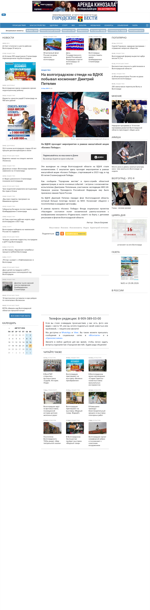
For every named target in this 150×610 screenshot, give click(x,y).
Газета (135, 25)
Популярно (119, 37)
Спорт (65, 25)
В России (118, 290)
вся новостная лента (20, 315)
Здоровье (54, 25)
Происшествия (19, 25)
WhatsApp (67, 332)
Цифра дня (118, 215)
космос (65, 227)
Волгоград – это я (123, 178)
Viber (76, 332)
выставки (55, 227)
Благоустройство (37, 25)
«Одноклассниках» (54, 338)
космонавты (76, 227)
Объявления (122, 25)
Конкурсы (109, 25)
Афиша (116, 137)
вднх (86, 227)
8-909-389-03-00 (89, 318)
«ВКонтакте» (94, 335)
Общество (46, 70)
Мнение (117, 96)
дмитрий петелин (99, 227)
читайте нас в (75, 234)
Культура (82, 25)
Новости (8, 37)
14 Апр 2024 (45, 88)
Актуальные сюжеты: (15, 30)
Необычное (95, 25)
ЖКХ (73, 25)
